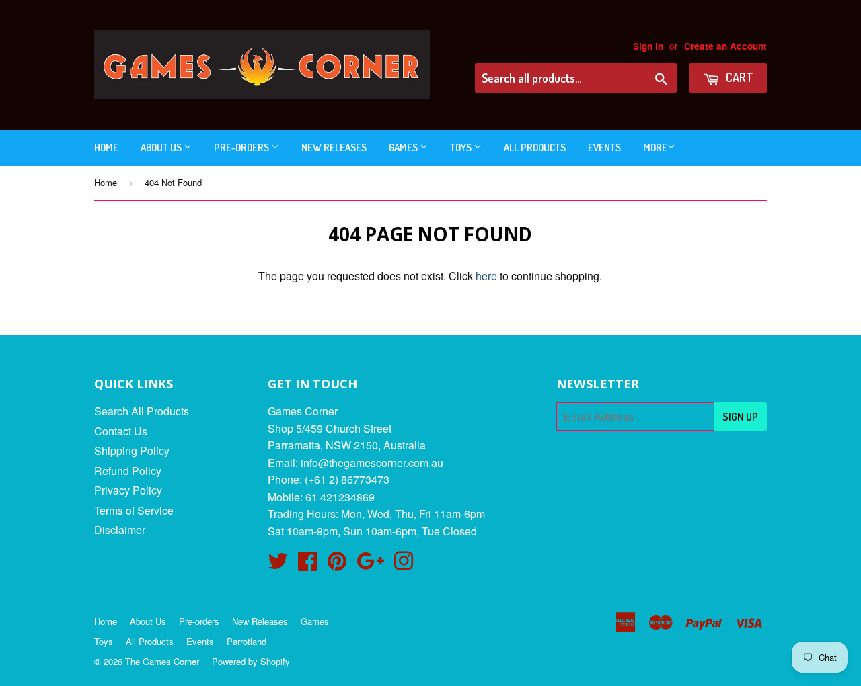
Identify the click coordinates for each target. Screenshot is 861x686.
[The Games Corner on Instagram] (404, 564)
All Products (535, 147)
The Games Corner (162, 661)
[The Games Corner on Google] (370, 564)
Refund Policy (127, 470)
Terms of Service (134, 510)
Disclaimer (119, 530)
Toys (462, 147)
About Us (162, 147)
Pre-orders (242, 147)
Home (106, 147)
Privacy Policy (128, 490)
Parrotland (246, 641)
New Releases (334, 147)
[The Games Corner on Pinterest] (337, 564)
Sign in (648, 46)
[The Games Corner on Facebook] (307, 564)
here (486, 276)
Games (404, 147)
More (655, 147)
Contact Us (120, 431)
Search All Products (141, 411)
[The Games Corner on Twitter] (278, 564)
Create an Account (725, 46)
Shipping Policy (132, 450)
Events (604, 147)
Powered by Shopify (251, 661)
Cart (738, 77)
